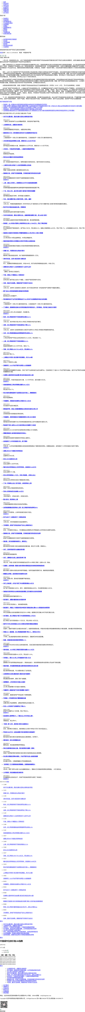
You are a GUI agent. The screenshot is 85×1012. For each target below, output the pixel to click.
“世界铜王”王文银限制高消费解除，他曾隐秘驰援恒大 (19, 764)
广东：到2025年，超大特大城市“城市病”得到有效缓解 (19, 191)
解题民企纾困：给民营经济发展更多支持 (15, 573)
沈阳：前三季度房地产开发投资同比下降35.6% (17, 325)
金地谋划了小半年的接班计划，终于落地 (15, 441)
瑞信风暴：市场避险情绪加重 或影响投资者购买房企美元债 (20, 666)
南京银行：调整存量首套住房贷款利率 (14, 599)
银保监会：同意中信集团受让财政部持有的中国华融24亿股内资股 (22, 109)
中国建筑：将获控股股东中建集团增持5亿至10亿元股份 (19, 417)
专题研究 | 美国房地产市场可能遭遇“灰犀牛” (16, 690)
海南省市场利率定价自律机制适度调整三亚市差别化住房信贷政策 (22, 591)
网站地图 (6, 992)
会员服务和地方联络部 (10, 39)
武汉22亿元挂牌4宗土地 (10, 459)
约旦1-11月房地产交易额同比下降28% (14, 706)
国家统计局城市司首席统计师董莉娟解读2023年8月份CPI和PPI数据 (23, 233)
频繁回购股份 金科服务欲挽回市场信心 (14, 433)
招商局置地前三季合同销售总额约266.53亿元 (16, 384)
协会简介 (6, 18)
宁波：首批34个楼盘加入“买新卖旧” (14, 275)
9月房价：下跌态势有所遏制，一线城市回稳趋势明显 (19, 149)
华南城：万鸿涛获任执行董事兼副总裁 (14, 698)
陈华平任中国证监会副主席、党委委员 (14, 207)
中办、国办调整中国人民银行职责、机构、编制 (17, 199)
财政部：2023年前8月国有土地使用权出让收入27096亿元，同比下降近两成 (25, 223)
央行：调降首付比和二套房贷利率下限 (14, 557)
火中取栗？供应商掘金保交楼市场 (13, 772)
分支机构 (6, 47)
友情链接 (6, 991)
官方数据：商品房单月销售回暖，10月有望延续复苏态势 (20, 928)
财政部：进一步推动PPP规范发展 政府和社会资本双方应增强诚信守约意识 (25, 104)
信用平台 (6, 5)
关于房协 (6, 12)
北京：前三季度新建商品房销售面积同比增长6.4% (18, 333)
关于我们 (6, 985)
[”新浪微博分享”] (1, 56)
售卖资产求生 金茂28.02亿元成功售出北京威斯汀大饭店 (19, 425)
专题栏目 (6, 11)
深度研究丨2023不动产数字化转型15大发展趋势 (17, 365)
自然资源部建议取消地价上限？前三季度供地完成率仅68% (20, 507)
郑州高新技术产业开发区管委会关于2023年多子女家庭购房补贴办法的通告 (25, 299)
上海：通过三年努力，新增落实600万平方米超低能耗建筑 (20, 183)
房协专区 (6, 3)
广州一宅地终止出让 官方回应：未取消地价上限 (17, 483)
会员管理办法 (7, 21)
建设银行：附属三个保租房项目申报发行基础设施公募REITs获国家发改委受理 (26, 607)
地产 (1, 101)
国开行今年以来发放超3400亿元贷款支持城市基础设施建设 (20, 624)
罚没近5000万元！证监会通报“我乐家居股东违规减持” (19, 732)
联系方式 (6, 989)
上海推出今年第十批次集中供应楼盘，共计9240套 (18, 357)
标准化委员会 (7, 33)
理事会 (5, 29)
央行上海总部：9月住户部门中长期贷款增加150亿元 (18, 583)
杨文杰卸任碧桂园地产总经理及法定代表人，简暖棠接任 (20, 392)
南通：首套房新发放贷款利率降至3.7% (14, 640)
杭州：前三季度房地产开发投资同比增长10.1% (17, 317)
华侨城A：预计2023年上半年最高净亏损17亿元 (17, 657)
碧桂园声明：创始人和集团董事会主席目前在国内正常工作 (20, 409)
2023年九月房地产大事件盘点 (12, 930)
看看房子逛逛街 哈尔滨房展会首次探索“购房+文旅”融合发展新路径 (23, 901)
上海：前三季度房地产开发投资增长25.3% (15, 341)
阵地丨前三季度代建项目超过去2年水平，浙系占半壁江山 (20, 907)
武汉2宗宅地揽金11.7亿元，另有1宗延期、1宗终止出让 (19, 475)
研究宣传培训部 (8, 45)
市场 (1, 52)
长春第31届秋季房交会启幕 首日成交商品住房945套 (18, 375)
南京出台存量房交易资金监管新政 (13, 157)
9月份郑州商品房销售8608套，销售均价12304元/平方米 (19, 141)
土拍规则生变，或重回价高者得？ (13, 124)
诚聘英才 (6, 986)
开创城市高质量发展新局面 (15, 977)
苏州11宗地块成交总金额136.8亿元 (13, 491)
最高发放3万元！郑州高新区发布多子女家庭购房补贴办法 (20, 133)
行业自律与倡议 (8, 23)
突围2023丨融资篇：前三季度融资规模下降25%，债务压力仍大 (22, 632)
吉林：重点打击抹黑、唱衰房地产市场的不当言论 (18, 283)
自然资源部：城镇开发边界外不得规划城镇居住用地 (18, 934)
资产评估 (9, 101)
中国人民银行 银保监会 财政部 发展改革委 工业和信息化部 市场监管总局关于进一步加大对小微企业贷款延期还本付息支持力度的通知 (42, 106)
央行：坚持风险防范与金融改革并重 (14, 549)
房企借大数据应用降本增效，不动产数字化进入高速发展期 (20, 756)
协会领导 (6, 20)
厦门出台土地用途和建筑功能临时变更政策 (16, 291)
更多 (7, 781)
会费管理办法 (7, 27)
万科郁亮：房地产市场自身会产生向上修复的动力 (18, 525)
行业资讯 (6, 6)
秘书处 (5, 30)
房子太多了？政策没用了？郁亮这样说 (14, 517)
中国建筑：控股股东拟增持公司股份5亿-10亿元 (17, 401)
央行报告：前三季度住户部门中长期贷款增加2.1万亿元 (19, 615)
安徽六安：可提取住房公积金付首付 (14, 250)
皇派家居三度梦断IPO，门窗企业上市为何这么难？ (18, 716)
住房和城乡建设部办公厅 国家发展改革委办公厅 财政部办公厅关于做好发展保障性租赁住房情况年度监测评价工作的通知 (38, 110)
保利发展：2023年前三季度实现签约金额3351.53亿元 (18, 649)
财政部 (5, 101)
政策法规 (6, 9)
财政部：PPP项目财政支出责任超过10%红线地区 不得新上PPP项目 (22, 107)
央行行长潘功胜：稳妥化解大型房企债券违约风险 (18, 116)
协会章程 (6, 24)
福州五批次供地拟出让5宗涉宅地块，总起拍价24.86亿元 (19, 467)
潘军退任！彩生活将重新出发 (12, 740)
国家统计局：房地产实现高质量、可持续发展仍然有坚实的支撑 (22, 173)
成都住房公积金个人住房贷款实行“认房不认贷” (17, 267)
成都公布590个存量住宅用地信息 (13, 451)
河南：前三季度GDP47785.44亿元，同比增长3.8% (18, 349)
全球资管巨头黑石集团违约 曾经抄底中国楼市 (16, 674)
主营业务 (6, 988)
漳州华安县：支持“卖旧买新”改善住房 (14, 258)
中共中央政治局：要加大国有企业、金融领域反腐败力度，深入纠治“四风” (25, 215)
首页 (4, 2)
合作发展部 (6, 42)
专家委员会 (6, 32)
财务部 (5, 44)
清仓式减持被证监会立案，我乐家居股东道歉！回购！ (19, 748)
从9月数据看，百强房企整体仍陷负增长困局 (16, 933)
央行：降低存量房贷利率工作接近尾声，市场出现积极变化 (20, 931)
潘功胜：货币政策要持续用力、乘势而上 (15, 541)
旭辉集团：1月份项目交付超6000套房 (14, 682)
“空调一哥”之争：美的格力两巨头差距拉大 (16, 724)
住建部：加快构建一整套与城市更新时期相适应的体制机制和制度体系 (23, 565)
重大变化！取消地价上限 (10, 499)
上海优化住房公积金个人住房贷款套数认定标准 (17, 165)
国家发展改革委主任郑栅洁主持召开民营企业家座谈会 (19, 241)
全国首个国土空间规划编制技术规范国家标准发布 (22, 980)
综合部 (5, 41)
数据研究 (6, 8)
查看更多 (6, 179)
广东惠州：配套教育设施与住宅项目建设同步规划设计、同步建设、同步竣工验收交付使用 (29, 307)
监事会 (5, 26)
